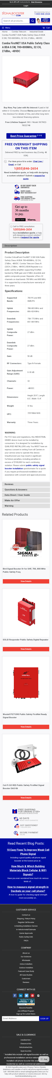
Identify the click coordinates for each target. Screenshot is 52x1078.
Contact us (26, 915)
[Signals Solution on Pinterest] (32, 996)
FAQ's (26, 941)
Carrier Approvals (26, 933)
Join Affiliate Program (25, 1011)
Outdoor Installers (26, 968)
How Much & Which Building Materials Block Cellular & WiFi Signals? (28, 870)
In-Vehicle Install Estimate (26, 930)
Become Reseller (25, 1008)
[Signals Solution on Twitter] (26, 996)
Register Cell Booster (26, 922)
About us (26, 953)
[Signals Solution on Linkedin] (21, 996)
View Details (26, 581)
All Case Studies (26, 975)
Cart (48, 28)
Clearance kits (25, 1044)
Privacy (30, 1067)
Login (26, 6)
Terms (36, 1067)
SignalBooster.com (19, 1067)
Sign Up (44, 1018)
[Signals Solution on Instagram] (38, 996)
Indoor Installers (26, 964)
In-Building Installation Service (26, 926)
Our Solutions (26, 957)
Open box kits (26, 1051)
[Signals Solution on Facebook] (15, 996)
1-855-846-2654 (42, 14)
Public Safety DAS (26, 937)
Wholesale (26, 960)
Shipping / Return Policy (26, 919)
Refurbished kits (25, 1047)
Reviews (26, 982)
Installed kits (25, 1040)
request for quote (30, 237)
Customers (26, 979)
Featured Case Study (26, 971)
